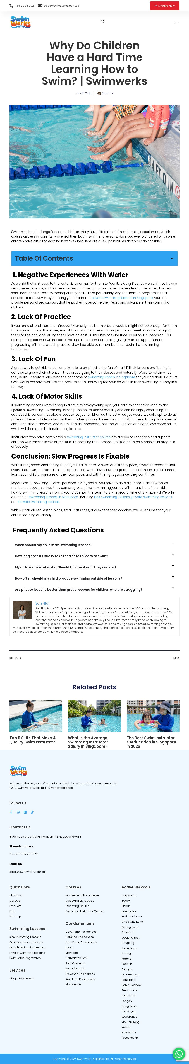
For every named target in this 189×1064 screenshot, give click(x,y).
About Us (15, 895)
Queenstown (130, 974)
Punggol (127, 969)
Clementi (128, 932)
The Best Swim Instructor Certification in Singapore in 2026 (151, 742)
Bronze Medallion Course (82, 895)
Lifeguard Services (21, 978)
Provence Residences (80, 974)
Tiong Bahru (129, 1006)
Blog (12, 911)
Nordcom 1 (129, 1032)
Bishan (126, 906)
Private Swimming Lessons (27, 953)
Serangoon (129, 990)
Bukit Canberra (132, 916)
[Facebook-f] (11, 812)
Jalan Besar (129, 948)
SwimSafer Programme (25, 958)
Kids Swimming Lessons (25, 937)
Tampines (128, 995)
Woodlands (129, 1016)
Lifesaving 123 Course (80, 901)
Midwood (72, 953)
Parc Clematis (75, 968)
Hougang (128, 943)
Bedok (126, 901)
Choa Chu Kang (132, 922)
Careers (14, 901)
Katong (126, 959)
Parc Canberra (75, 963)
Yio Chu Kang (131, 1022)
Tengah (127, 1001)
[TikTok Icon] (32, 812)
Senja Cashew (131, 985)
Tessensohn (130, 1038)
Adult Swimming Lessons (26, 942)
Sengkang (128, 980)
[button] (176, 22)
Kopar (69, 947)
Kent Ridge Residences (81, 942)
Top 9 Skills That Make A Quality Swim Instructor (32, 740)
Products (15, 906)
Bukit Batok (129, 911)
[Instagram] (18, 812)
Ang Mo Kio (129, 895)
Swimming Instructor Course (85, 911)
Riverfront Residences (80, 979)
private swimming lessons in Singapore (122, 298)
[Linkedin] (25, 812)
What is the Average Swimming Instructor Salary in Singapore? (88, 742)
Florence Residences (80, 937)
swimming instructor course (89, 437)
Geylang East (131, 938)
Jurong (126, 953)
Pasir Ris (127, 964)
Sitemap (15, 916)
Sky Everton (73, 984)
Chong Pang (130, 927)
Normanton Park (76, 958)
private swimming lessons (151, 497)
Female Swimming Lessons (27, 947)
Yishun (126, 1027)
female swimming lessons (38, 502)
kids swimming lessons (112, 497)
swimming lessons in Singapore (53, 497)
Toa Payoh (129, 1011)
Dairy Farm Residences (81, 932)
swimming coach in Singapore (111, 377)
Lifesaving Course (78, 906)
